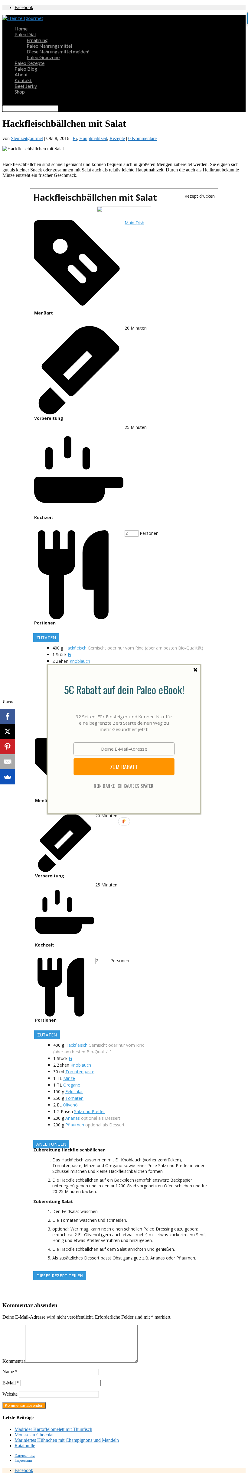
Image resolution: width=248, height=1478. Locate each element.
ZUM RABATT (124, 766)
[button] (124, 689)
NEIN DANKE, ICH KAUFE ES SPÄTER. (124, 785)
